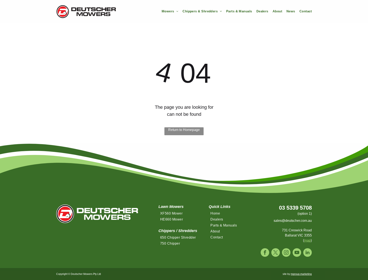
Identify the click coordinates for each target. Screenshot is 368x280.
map (307, 240)
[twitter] (275, 253)
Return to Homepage (184, 130)
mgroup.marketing (301, 274)
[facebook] (265, 253)
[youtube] (297, 253)
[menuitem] (167, 11)
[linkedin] (307, 253)
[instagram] (286, 253)
